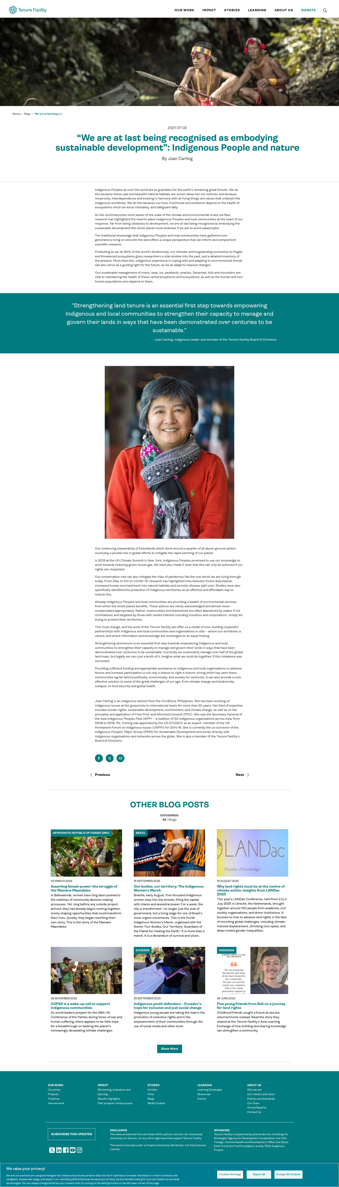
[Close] (332, 1174)
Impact (209, 10)
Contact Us (254, 1112)
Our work (184, 10)
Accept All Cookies (288, 1174)
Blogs (27, 113)
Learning (257, 10)
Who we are (254, 1089)
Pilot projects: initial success (115, 1103)
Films (151, 1094)
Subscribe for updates (71, 1134)
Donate (308, 10)
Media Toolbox (156, 1103)
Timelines (54, 1098)
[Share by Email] (120, 758)
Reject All (259, 1174)
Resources (204, 1094)
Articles (152, 1089)
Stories (232, 10)
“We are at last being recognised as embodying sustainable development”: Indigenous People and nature (49, 113)
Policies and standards (261, 1098)
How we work (56, 1103)
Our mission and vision (261, 1094)
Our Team (253, 1103)
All (164, 819)
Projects (53, 1094)
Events (201, 1098)
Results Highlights (109, 1098)
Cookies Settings (230, 1174)
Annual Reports (256, 1107)
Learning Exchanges (209, 1089)
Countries (54, 1089)
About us (284, 10)
